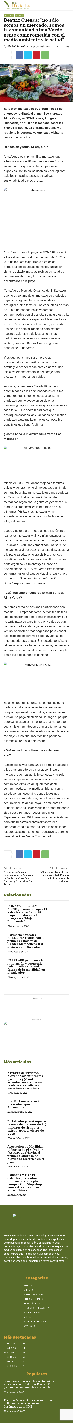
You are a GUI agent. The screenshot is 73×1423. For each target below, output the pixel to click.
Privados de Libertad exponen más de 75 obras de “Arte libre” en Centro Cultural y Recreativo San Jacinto (18, 878)
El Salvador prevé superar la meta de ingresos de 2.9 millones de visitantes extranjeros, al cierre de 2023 (27, 1128)
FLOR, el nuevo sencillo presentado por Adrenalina (24, 1104)
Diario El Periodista (17, 46)
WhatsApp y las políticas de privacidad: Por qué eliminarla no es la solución (55, 877)
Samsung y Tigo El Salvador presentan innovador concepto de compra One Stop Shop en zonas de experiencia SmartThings (26, 1182)
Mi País (19, 15)
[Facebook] (19, 55)
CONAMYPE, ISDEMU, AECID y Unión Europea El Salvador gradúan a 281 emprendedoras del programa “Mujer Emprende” (27, 914)
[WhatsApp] (45, 55)
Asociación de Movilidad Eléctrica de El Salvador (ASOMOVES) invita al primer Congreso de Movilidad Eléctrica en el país (25, 1154)
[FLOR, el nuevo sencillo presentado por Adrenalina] (56, 1106)
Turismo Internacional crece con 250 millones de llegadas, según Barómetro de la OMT (28, 1403)
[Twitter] (28, 55)
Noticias (8, 15)
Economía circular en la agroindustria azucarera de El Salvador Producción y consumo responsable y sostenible (29, 1384)
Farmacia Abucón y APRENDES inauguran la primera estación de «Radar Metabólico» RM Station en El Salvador (25, 941)
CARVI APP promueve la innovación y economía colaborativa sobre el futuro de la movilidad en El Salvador (26, 967)
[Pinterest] (36, 55)
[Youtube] (46, 1268)
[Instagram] (33, 1268)
